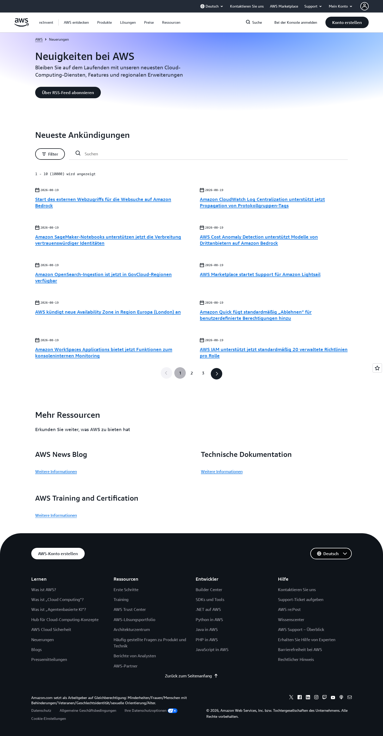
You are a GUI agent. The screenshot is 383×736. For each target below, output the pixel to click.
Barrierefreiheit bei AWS (300, 649)
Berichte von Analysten (135, 655)
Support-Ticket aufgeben (300, 599)
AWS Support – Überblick (301, 629)
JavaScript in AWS (212, 649)
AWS (39, 39)
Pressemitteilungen (49, 659)
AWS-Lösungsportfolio (134, 619)
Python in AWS (209, 619)
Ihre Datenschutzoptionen (145, 710)
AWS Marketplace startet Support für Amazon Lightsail (260, 274)
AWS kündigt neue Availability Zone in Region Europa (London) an (108, 312)
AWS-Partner (126, 665)
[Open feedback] (377, 368)
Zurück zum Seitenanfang (188, 675)
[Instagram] (316, 698)
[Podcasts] (341, 698)
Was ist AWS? (43, 589)
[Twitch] (325, 698)
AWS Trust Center (130, 609)
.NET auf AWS (208, 609)
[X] (291, 698)
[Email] (350, 698)
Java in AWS (207, 629)
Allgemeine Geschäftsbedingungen (88, 710)
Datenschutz (41, 710)
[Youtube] (333, 698)
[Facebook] (300, 698)
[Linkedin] (308, 698)
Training (121, 599)
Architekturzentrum (132, 629)
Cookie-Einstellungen (48, 718)
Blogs (36, 649)
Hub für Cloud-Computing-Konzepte (64, 619)
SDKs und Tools (210, 599)
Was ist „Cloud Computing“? (57, 599)
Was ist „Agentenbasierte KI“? (58, 609)
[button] (76, 22)
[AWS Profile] (364, 6)
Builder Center (209, 589)
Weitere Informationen (56, 471)
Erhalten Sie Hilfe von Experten (306, 639)
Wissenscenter (291, 619)
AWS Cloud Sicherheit (51, 629)
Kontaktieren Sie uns (297, 589)
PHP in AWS (207, 639)
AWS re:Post (289, 609)
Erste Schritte (126, 589)
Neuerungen (42, 639)
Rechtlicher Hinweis (296, 659)
